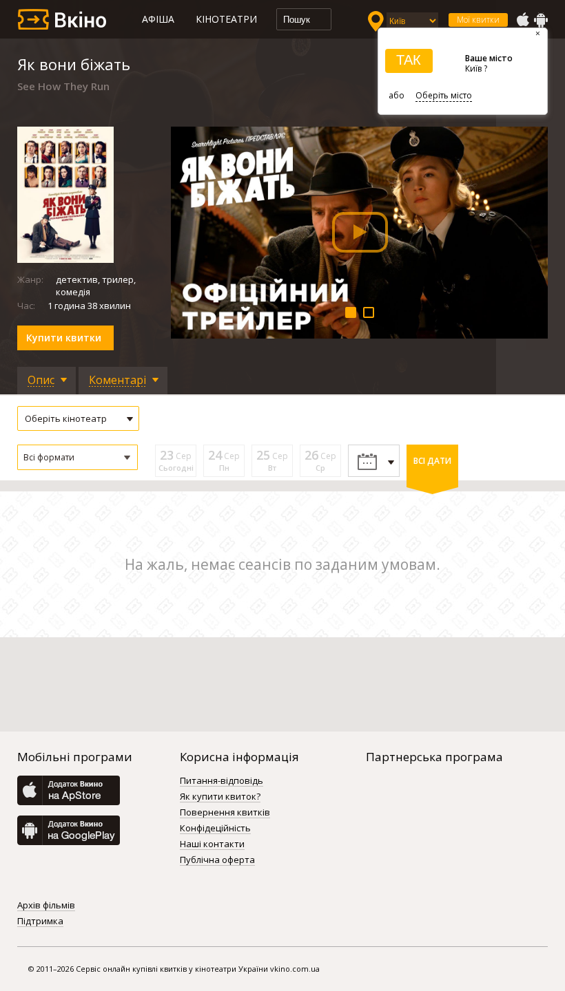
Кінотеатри (226, 18)
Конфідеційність (215, 828)
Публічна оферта (217, 860)
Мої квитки (478, 19)
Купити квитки (63, 337)
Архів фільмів (46, 905)
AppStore (522, 20)
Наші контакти (212, 844)
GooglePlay (541, 20)
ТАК (408, 59)
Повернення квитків (225, 812)
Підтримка (40, 921)
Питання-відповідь (221, 781)
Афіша (158, 18)
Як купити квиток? (220, 796)
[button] (77, 457)
